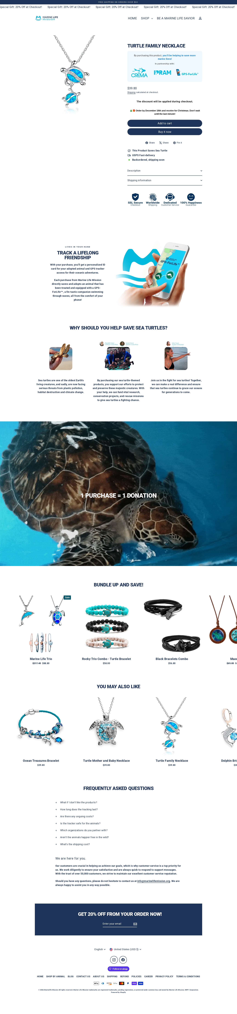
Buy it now (164, 131)
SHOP (145, 18)
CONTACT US (83, 976)
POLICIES (137, 976)
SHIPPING (112, 976)
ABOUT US (98, 976)
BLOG (71, 976)
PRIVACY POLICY (164, 976)
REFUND (124, 976)
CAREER (148, 976)
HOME (132, 18)
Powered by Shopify (118, 992)
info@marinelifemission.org (153, 881)
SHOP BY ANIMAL (55, 976)
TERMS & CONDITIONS (188, 976)
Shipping (131, 92)
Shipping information (139, 180)
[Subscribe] (135, 924)
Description (134, 170)
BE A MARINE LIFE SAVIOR (176, 18)
